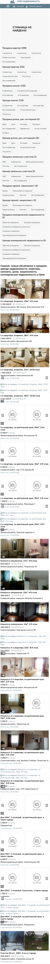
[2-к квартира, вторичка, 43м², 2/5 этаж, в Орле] (12, 299)
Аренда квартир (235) (13, 67)
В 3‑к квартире (23, 95)
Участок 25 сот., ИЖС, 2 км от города (18, 953)
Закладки (20, 6)
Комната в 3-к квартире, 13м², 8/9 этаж (19, 648)
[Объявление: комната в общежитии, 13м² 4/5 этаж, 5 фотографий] (24, 590)
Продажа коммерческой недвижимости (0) (23, 216)
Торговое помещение (32, 222)
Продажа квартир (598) (14, 48)
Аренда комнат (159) (13, 100)
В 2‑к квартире (7, 95)
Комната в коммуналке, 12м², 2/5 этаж (18, 624)
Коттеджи (23, 124)
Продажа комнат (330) (13, 86)
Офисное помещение (10, 222)
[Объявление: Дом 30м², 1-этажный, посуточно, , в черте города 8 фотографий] (12, 888)
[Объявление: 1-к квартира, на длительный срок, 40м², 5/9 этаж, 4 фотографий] (12, 496)
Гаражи (5, 191)
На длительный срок (10, 76)
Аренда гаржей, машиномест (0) (19, 200)
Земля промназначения (34, 162)
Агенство (5, 166)
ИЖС (4, 162)
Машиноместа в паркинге (22, 191)
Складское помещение (10, 231)
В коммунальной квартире (27, 91)
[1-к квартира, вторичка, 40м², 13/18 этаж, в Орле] (25, 387)
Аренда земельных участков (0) (18, 171)
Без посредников (8, 62)
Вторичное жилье (9, 57)
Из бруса (5, 133)
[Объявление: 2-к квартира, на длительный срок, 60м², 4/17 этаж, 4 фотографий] (25, 515)
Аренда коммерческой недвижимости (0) (24, 241)
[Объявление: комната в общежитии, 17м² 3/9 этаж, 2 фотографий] (24, 558)
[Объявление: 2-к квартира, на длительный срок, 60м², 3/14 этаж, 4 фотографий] (12, 425)
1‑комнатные (7, 53)
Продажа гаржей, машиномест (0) (20, 186)
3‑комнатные (36, 53)
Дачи (13, 124)
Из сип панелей (40, 128)
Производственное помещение (14, 235)
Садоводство (16, 162)
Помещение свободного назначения (16, 227)
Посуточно (26, 76)
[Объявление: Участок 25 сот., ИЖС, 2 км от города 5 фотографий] (24, 951)
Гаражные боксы (8, 195)
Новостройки (26, 57)
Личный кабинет (35, 6)
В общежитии (7, 91)
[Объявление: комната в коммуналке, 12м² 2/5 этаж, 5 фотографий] (24, 622)
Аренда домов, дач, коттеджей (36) (20, 138)
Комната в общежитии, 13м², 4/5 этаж (18, 593)
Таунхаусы (36, 124)
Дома (4, 124)
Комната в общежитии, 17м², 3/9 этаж (18, 561)
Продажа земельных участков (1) (19, 157)
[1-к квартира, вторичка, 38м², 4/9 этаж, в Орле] (12, 333)
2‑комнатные (21, 53)
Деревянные (24, 128)
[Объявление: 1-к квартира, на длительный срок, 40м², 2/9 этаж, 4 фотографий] (12, 461)
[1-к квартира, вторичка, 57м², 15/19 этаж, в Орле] (12, 367)
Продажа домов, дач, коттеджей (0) (21, 119)
